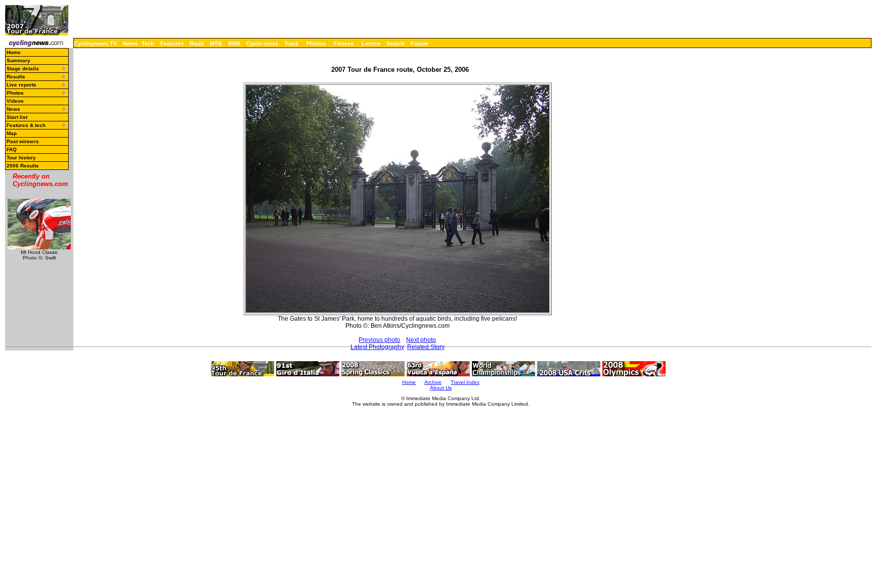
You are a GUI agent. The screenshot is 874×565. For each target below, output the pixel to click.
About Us (441, 387)
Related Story (426, 347)
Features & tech (26, 125)
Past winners (23, 141)
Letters (371, 43)
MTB (216, 43)
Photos (316, 43)
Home (14, 52)
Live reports (21, 85)
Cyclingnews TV (95, 43)
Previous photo (379, 339)
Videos (15, 101)
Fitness (344, 43)
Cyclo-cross (262, 43)
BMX (234, 43)
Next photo (421, 339)
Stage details (23, 68)
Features (172, 43)
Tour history (21, 157)
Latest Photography (377, 347)
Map (12, 133)
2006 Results (23, 165)
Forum (419, 43)
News (130, 43)
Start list (17, 117)
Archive (433, 382)
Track (291, 43)
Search (395, 43)
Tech (148, 43)
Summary (18, 60)
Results (16, 76)
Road (197, 43)
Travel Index (465, 382)
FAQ (12, 149)
